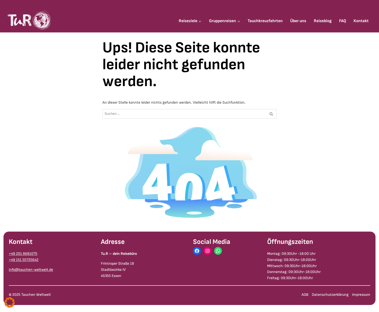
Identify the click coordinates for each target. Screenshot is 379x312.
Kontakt (361, 20)
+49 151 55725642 (23, 259)
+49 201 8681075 (23, 253)
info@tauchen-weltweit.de (31, 269)
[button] (9, 302)
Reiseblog (323, 20)
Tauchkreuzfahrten (265, 20)
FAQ (342, 20)
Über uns (298, 20)
